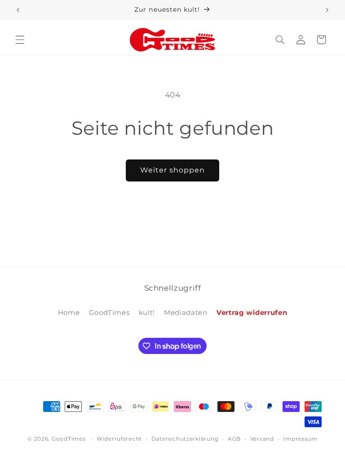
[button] (19, 39)
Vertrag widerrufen (252, 313)
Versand (262, 439)
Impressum (300, 439)
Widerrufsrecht (119, 439)
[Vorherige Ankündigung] (18, 10)
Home (69, 313)
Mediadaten (185, 313)
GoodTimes (109, 313)
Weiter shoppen (172, 170)
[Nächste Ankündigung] (327, 10)
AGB (234, 439)
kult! (147, 313)
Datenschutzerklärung (185, 439)
